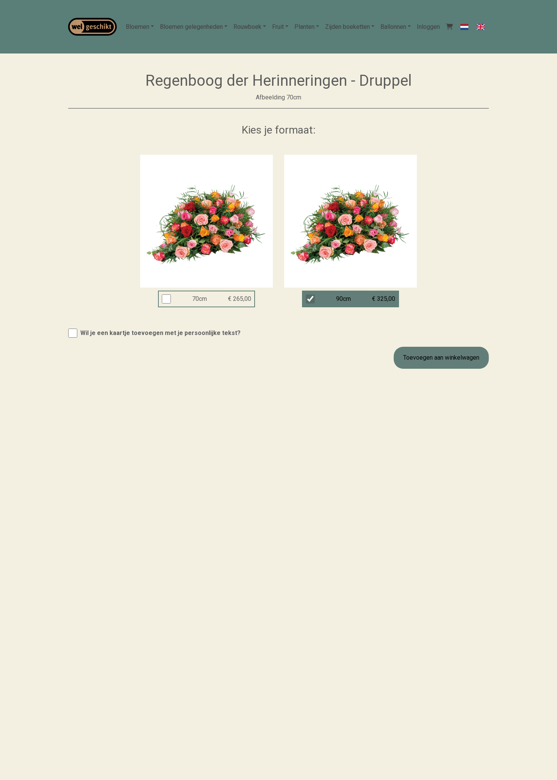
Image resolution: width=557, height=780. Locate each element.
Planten (304, 26)
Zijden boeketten (347, 26)
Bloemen (137, 26)
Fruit (278, 26)
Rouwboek (247, 26)
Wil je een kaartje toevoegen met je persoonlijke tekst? (160, 333)
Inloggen (428, 26)
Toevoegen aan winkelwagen (441, 357)
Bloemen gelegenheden (191, 26)
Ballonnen (393, 26)
